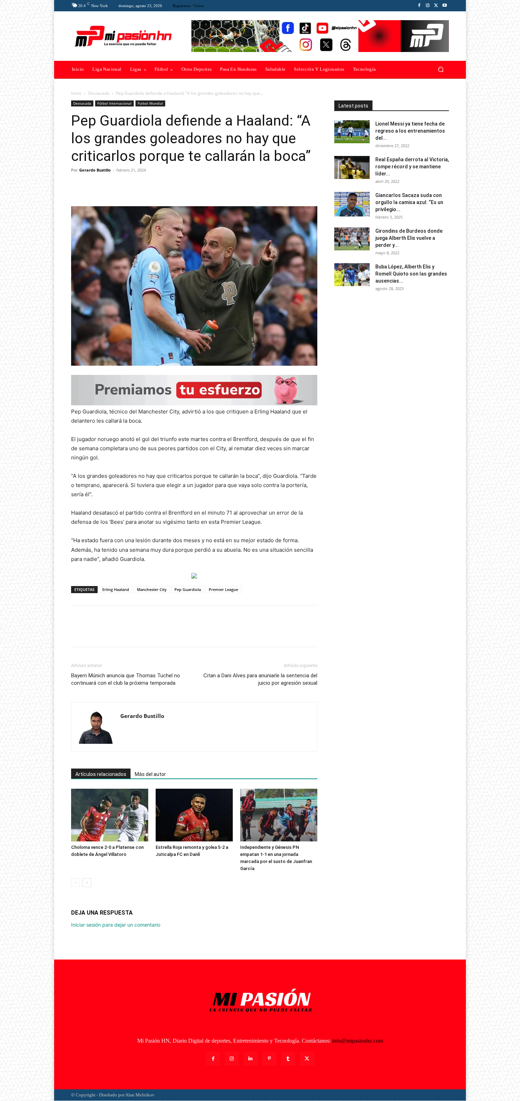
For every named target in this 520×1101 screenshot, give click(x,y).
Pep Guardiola (187, 589)
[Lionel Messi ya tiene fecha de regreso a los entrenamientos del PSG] (352, 131)
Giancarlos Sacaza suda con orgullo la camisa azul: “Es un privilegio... (409, 202)
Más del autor (150, 774)
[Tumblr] (288, 1059)
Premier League (223, 589)
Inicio (76, 93)
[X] (436, 5)
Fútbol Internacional (114, 103)
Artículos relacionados (100, 774)
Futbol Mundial (150, 103)
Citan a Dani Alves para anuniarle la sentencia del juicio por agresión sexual (260, 679)
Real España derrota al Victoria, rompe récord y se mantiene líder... (412, 166)
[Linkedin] (251, 1059)
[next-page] (86, 882)
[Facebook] (419, 5)
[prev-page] (75, 882)
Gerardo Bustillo (95, 170)
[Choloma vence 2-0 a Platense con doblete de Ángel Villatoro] (109, 815)
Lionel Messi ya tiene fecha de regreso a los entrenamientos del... (410, 131)
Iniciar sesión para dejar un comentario (115, 925)
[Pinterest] (111, 186)
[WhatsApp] (127, 186)
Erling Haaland (115, 589)
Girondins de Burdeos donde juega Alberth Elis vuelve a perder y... (409, 238)
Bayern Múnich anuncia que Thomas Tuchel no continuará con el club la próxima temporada (125, 679)
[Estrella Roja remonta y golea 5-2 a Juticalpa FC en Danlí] (194, 815)
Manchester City (152, 589)
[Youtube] (444, 5)
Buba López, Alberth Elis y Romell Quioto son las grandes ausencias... (411, 274)
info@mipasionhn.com (357, 1041)
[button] (440, 69)
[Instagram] (427, 5)
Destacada (98, 93)
